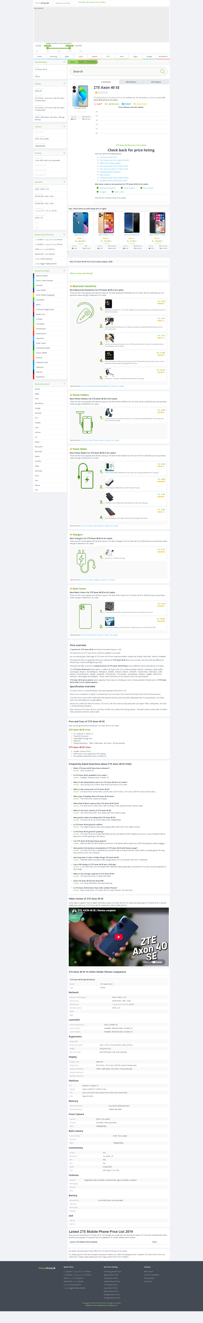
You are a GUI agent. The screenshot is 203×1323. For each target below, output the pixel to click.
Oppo (135, 56)
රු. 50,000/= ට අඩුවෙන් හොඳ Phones (48, 244)
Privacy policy (149, 1278)
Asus (122, 56)
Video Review (105, 175)
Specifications (41, 62)
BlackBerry (39, 403)
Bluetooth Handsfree (108, 188)
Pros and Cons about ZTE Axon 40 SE (114, 169)
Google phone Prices (112, 1294)
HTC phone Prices (110, 1285)
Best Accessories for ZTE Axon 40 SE (114, 166)
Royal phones (41, 333)
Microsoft (38, 447)
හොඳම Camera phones (43, 259)
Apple (67, 56)
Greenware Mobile (43, 348)
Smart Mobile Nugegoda (45, 295)
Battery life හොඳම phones (45, 254)
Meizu (37, 442)
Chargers (103, 192)
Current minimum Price (108, 157)
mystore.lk (40, 338)
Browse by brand (42, 384)
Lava (37, 427)
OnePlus (38, 461)
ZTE (36, 490)
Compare (157, 82)
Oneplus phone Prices (112, 1298)
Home (39, 56)
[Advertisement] (101, 25)
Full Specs (132, 82)
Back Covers (119, 192)
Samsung (53, 56)
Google (149, 56)
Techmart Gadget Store (45, 309)
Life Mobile (40, 324)
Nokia (37, 456)
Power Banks (148, 188)
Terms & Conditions (151, 1275)
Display (38, 84)
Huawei (94, 56)
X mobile (39, 319)
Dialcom (39, 372)
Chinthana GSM (42, 362)
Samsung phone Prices (112, 1271)
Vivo (36, 480)
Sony (81, 56)
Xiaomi (37, 485)
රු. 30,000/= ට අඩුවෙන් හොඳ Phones (48, 239)
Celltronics (40, 367)
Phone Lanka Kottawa (44, 280)
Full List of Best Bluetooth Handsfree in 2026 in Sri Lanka (102, 386)
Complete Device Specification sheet (113, 180)
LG (36, 437)
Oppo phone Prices (111, 1291)
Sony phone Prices (111, 1278)
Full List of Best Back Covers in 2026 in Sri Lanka (98, 635)
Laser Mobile (41, 290)
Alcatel (37, 389)
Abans (38, 304)
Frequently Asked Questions (110, 172)
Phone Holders (129, 188)
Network (38, 182)
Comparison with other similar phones (114, 178)
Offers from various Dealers (110, 163)
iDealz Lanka (41, 343)
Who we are (148, 1271)
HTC (108, 56)
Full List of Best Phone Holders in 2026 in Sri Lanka (99, 440)
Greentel (39, 285)
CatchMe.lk (40, 300)
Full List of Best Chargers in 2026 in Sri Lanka (97, 580)
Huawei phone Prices (112, 1281)
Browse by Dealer (42, 271)
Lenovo (38, 432)
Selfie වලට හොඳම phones (45, 249)
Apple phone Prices (111, 1275)
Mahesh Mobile (42, 276)
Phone (42, 3)
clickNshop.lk (41, 329)
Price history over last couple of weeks (114, 160)
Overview (106, 82)
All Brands (163, 56)
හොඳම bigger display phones (46, 263)
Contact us (148, 1281)
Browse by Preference (44, 234)
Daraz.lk (39, 357)
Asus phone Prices (111, 1288)
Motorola (38, 451)
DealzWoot (40, 377)
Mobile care (40, 314)
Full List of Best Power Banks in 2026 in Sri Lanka (99, 526)
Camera (38, 127)
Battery (38, 153)
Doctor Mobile (41, 353)
